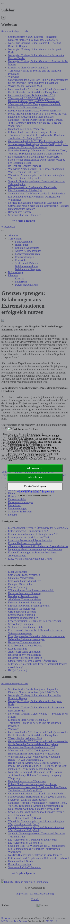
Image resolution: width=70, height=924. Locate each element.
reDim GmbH (46, 495)
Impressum (48, 491)
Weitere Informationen (28, 491)
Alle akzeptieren (35, 468)
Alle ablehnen (35, 477)
